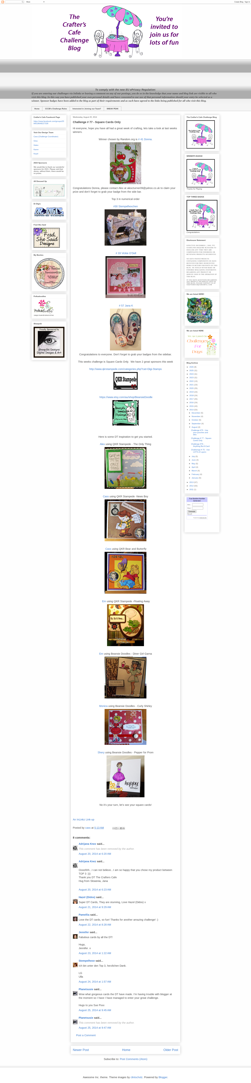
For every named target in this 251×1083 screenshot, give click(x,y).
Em (104, 601)
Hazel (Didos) (87, 897)
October (195, 420)
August (195, 427)
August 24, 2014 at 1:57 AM (95, 981)
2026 (191, 367)
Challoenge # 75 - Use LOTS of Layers (200, 451)
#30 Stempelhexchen (125, 206)
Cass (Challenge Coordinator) (46, 136)
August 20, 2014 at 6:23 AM (95, 889)
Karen (36, 149)
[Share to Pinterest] (123, 828)
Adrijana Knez (87, 843)
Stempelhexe (87, 960)
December (196, 413)
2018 (191, 395)
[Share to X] (118, 828)
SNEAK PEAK (112, 109)
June (194, 460)
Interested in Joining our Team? (87, 109)
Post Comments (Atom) (133, 1059)
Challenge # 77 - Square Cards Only (201, 439)
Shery (101, 752)
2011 (191, 489)
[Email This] (113, 828)
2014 (191, 410)
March (194, 471)
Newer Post (81, 1050)
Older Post (170, 1050)
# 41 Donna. (144, 139)
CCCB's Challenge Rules (56, 109)
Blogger (163, 1077)
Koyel (36, 154)
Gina (36, 141)
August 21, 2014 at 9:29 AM (95, 907)
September (196, 424)
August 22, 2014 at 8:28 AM (95, 924)
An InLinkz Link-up (83, 819)
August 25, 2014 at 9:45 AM (95, 1010)
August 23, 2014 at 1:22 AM (95, 953)
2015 (191, 406)
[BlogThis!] (116, 828)
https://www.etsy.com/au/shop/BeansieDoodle (125, 397)
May (194, 464)
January (195, 478)
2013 (191, 482)
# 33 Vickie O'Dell (125, 253)
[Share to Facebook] (121, 828)
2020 (191, 388)
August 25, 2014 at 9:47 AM (95, 1027)
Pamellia (84, 914)
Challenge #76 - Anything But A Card (200, 445)
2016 (191, 402)
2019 (191, 392)
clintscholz (136, 1077)
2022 (191, 381)
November (196, 416)
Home (36, 109)
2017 (191, 399)
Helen (36, 145)
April (194, 467)
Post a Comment (86, 1035)
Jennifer (84, 932)
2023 (191, 377)
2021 (191, 385)
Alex (102, 444)
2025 (191, 370)
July (193, 456)
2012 (191, 486)
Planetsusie (86, 989)
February (196, 474)
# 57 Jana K (126, 305)
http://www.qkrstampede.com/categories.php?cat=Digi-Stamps (125, 369)
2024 (191, 374)
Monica (103, 706)
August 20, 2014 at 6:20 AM (95, 853)
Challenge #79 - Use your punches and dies (199, 432)
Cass (106, 496)
